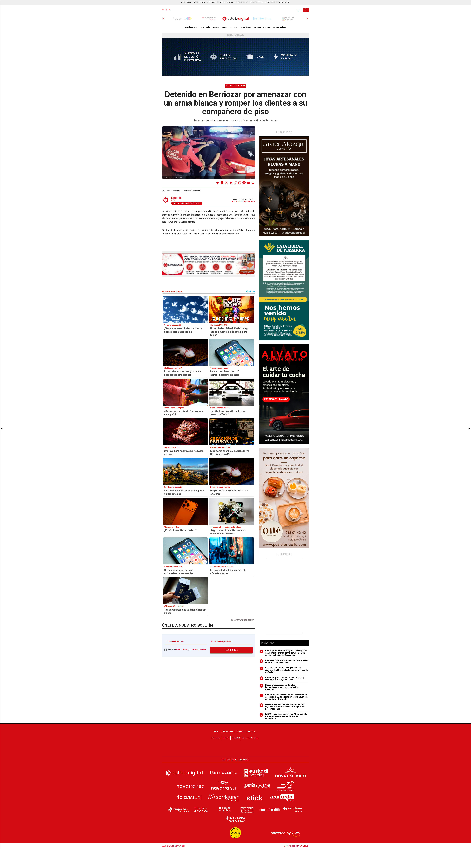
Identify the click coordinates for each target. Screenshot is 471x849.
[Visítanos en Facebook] (163, 10)
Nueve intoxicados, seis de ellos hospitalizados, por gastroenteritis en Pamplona (281, 687)
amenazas (186, 190)
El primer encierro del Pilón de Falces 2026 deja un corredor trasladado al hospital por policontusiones (283, 706)
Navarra (216, 27)
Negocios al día (279, 27)
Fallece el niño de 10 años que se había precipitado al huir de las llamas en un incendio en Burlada (284, 670)
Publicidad (251, 731)
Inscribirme (231, 650)
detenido (176, 190)
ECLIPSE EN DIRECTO (256, 2)
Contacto (241, 731)
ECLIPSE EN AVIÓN (226, 2)
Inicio (216, 731)
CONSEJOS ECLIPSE (241, 2)
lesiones (196, 190)
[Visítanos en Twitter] (166, 10)
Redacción (176, 198)
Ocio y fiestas (245, 27)
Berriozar (167, 190)
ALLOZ (196, 2)
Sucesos (257, 27)
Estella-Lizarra (191, 27)
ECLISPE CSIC (214, 2)
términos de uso (182, 650)
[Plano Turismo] (246, 809)
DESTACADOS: (186, 2)
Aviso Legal (215, 738)
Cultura (224, 27)
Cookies (226, 738)
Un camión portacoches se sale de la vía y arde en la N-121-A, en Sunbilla (282, 678)
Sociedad (233, 27)
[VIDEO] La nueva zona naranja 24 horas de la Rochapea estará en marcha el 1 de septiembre (284, 716)
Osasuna (266, 27)
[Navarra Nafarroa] (235, 819)
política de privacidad (198, 650)
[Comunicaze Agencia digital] (235, 749)
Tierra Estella (204, 27)
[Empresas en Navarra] (178, 809)
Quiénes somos (227, 731)
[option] (235, 18)
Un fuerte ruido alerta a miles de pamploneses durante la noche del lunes (284, 661)
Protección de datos (250, 738)
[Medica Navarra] (201, 809)
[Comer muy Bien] (224, 809)
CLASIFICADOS (270, 2)
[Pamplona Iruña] (292, 809)
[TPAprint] (269, 809)
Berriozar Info (235, 86)
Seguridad (236, 738)
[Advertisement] (284, 595)
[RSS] (169, 10)
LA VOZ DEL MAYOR (283, 2)
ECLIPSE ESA (204, 2)
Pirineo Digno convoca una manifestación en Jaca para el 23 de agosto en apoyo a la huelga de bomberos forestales (285, 697)
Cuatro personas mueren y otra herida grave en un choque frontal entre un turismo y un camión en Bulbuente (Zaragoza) (284, 653)
